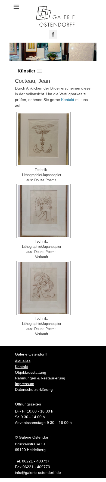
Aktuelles (22, 361)
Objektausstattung (30, 372)
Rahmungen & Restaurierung (40, 378)
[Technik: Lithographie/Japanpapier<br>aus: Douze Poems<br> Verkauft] (43, 211)
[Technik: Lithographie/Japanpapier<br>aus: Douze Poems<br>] (43, 139)
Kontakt (67, 99)
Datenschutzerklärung (34, 389)
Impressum (24, 384)
